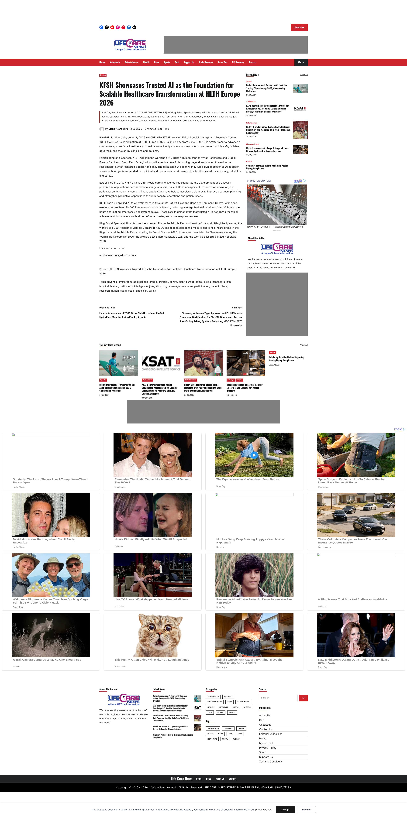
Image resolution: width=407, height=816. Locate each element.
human (114, 286)
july (230, 734)
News (235, 707)
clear (181, 281)
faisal (199, 281)
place (224, 286)
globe (207, 281)
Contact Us (265, 729)
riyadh (115, 290)
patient (215, 286)
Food (229, 702)
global (241, 728)
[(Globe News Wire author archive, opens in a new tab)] (101, 130)
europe (190, 281)
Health (103, 75)
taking (152, 290)
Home (262, 738)
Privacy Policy (267, 747)
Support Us (266, 756)
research (104, 290)
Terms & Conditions (271, 761)
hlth (228, 281)
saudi (123, 290)
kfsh (158, 286)
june (151, 286)
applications (140, 281)
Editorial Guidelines (270, 733)
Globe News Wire (118, 128)
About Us (264, 715)
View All (304, 74)
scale (131, 290)
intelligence (141, 286)
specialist (141, 290)
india (220, 734)
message (174, 286)
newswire (187, 286)
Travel (256, 144)
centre (173, 281)
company (228, 728)
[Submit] (303, 698)
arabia (153, 281)
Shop (262, 752)
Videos (232, 712)
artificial (163, 281)
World (236, 739)
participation (201, 286)
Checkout (265, 724)
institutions (126, 286)
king (165, 286)
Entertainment (251, 123)
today (225, 739)
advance (112, 281)
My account (266, 743)
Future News (243, 702)
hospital (104, 286)
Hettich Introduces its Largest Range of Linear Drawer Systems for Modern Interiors (267, 149)
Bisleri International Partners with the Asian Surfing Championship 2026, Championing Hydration (266, 88)
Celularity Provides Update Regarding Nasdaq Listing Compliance (267, 167)
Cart (261, 720)
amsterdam (125, 281)
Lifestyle (249, 144)
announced (213, 728)
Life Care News (181, 778)
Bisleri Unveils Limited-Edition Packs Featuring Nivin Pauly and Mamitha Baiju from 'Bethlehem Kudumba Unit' (268, 130)
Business (228, 697)
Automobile (250, 102)
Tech (209, 712)
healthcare (218, 281)
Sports (249, 81)
